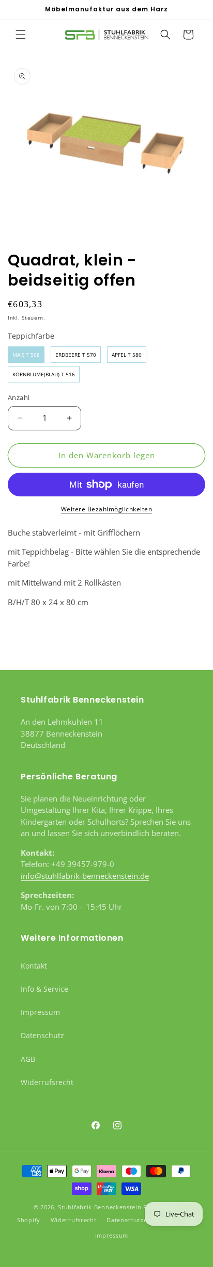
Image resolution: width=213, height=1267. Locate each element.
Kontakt (34, 966)
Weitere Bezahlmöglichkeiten (107, 509)
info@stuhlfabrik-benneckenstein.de (85, 876)
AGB (28, 1059)
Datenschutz (42, 1035)
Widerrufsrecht (47, 1082)
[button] (20, 34)
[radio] (26, 354)
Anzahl (18, 397)
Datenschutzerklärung (139, 1220)
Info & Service (44, 989)
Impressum (40, 1012)
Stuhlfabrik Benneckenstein (99, 1207)
